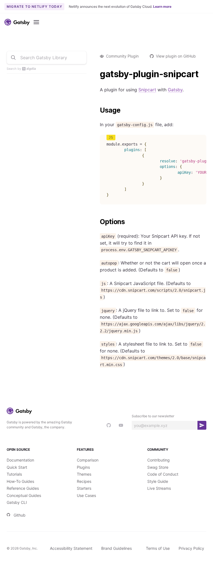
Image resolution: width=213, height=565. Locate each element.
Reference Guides (23, 488)
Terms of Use (158, 548)
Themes (84, 474)
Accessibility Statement (71, 548)
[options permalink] (97, 222)
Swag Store (157, 467)
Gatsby (175, 89)
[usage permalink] (97, 110)
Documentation (20, 460)
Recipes (84, 481)
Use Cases (86, 495)
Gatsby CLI (17, 502)
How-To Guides (20, 481)
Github (20, 515)
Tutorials (14, 474)
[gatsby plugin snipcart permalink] (97, 74)
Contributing (158, 460)
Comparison (87, 460)
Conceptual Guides (24, 495)
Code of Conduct (162, 474)
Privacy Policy (191, 548)
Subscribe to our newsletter (153, 416)
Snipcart (147, 89)
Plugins (83, 467)
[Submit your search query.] (13, 57)
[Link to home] (17, 22)
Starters (84, 488)
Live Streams (159, 488)
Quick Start (17, 467)
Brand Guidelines (116, 548)
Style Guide (157, 481)
